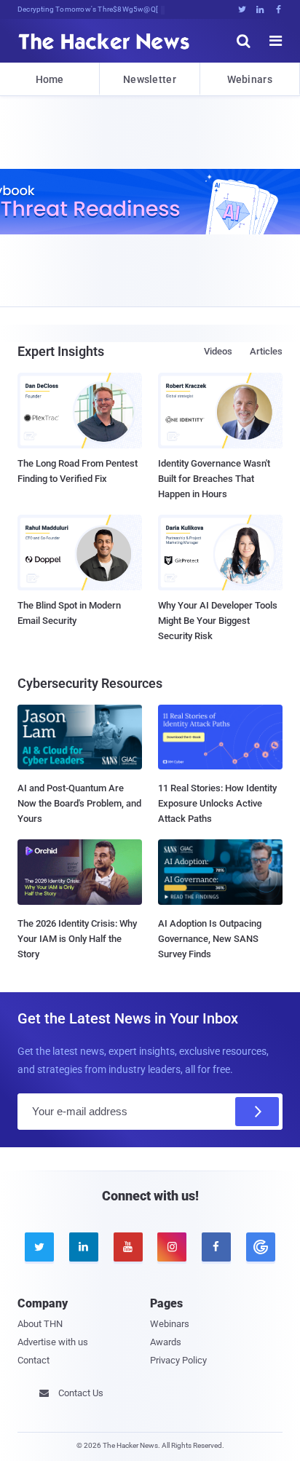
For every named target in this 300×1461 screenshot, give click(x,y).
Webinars (249, 79)
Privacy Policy (178, 1360)
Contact (33, 1360)
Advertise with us (52, 1342)
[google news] (260, 1247)
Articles (266, 351)
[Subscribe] (257, 1111)
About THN (40, 1323)
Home (50, 79)
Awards (165, 1342)
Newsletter (149, 79)
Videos (218, 351)
